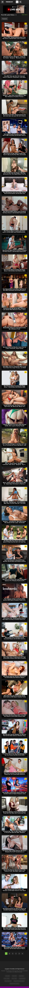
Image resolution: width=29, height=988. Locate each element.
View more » (25, 14)
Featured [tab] (4, 19)
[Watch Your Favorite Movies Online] (9, 2)
